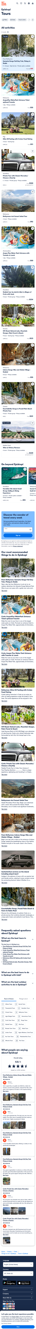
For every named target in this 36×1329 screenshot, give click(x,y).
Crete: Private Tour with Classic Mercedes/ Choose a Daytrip (16, 1190)
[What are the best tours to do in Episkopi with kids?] (33, 974)
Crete (15, 1251)
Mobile (5, 1279)
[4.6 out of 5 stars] (18, 1066)
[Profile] (33, 3)
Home (3, 1251)
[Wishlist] (21, 3)
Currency (6, 1269)
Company (6, 1293)
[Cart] (25, 3)
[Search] (17, 3)
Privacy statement (18, 546)
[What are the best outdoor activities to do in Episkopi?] (33, 983)
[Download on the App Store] (23, 1283)
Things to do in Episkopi (8, 1253)
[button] (18, 52)
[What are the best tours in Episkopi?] (33, 939)
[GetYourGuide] (3, 3)
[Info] (7, 32)
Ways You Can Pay (8, 1301)
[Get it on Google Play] (9, 1283)
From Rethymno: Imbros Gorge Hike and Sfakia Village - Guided (17, 1076)
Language (6, 1260)
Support (5, 1289)
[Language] (28, 3)
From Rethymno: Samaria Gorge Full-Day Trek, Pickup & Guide (17, 1105)
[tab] (8, 998)
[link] (18, 52)
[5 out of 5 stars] (18, 1079)
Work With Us (7, 1298)
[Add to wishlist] (32, 36)
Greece (9, 1251)
